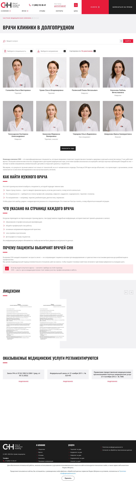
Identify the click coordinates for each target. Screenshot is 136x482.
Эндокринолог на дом (77, 458)
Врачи (24, 11)
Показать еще (68, 148)
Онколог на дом (75, 461)
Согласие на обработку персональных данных (117, 450)
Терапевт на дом (75, 449)
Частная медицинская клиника (17, 18)
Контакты (59, 11)
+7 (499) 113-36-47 (39, 5)
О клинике (5, 11)
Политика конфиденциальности (112, 447)
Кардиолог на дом (76, 452)
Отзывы (42, 11)
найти (128, 41)
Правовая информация (45, 461)
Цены (76, 11)
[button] (126, 292)
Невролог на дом (75, 455)
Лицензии (41, 449)
